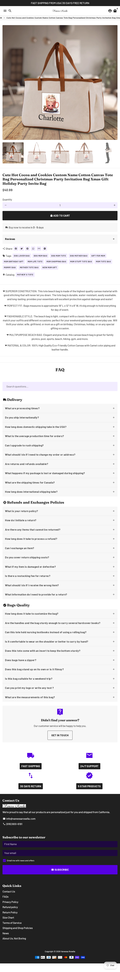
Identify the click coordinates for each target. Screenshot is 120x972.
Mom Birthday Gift (14, 261)
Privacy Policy (10, 901)
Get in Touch (60, 735)
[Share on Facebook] (16, 248)
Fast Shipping (30, 766)
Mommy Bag (10, 267)
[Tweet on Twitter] (21, 248)
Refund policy (10, 907)
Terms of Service (12, 922)
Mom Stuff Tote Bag (81, 261)
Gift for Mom (98, 255)
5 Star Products (89, 786)
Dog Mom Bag (40, 255)
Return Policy (10, 912)
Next (114, 82)
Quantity (7, 199)
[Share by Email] (39, 248)
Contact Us (8, 891)
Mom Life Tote (35, 261)
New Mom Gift (49, 267)
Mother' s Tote (25, 274)
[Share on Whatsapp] (33, 248)
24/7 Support (89, 766)
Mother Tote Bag (29, 267)
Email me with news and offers (20, 860)
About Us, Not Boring (14, 938)
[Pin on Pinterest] (27, 248)
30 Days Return (30, 786)
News (5, 933)
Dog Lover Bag (22, 255)
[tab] (60, 239)
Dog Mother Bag (78, 255)
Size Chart (8, 917)
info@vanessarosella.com (19, 818)
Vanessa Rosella (68, 951)
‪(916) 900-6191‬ (12, 823)
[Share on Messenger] (44, 248)
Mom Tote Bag (103, 261)
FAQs (5, 896)
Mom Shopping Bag (56, 261)
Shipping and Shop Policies (17, 927)
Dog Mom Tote (58, 255)
